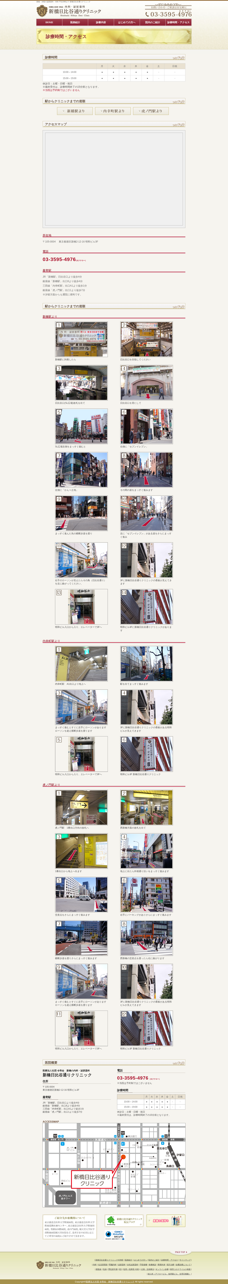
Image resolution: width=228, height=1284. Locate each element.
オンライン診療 (162, 1269)
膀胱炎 (98, 1269)
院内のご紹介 (154, 1260)
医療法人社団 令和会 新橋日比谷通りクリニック (110, 1281)
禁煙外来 (161, 1265)
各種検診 (152, 1265)
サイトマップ (185, 1260)
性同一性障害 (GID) (131, 1269)
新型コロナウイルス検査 (180, 1269)
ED (120, 1269)
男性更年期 (113, 1269)
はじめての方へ (140, 1260)
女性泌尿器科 (132, 1265)
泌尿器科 (121, 1265)
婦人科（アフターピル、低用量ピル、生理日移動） (169, 1274)
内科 (95, 1265)
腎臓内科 (112, 1265)
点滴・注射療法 (147, 1269)
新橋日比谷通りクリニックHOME (109, 1260)
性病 (105, 1269)
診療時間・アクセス (169, 1260)
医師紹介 (128, 1260)
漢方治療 (170, 1265)
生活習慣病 (102, 1265)
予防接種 (143, 1265)
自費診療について (183, 1265)
